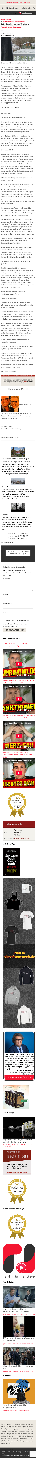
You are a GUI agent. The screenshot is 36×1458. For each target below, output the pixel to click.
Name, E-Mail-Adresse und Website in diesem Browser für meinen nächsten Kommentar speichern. (16, 623)
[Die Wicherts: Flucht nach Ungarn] (18, 461)
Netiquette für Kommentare (15, 1451)
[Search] (34, 8)
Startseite (4, 1450)
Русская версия (29, 1451)
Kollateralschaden (6, 19)
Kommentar (7, 578)
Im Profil (10, 1450)
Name (5, 594)
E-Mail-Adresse (8, 603)
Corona (5, 21)
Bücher (32, 1450)
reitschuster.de (8, 96)
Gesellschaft (10, 21)
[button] (2, 8)
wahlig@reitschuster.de (8, 371)
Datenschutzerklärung (22, 1453)
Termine (26, 1450)
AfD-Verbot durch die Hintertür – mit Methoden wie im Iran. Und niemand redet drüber (17, 754)
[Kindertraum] (18, 489)
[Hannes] (18, 516)
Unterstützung (18, 1450)
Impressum (11, 1453)
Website (5, 612)
